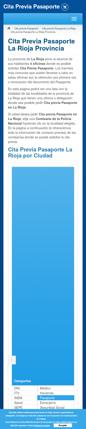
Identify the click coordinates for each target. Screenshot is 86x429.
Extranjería (48, 402)
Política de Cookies (42, 425)
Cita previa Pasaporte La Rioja (59, 28)
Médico (45, 388)
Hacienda (47, 393)
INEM (18, 397)
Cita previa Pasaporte (26, 28)
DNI (17, 388)
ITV (16, 393)
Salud (18, 402)
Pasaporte (47, 397)
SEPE (18, 407)
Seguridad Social (52, 407)
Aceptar (62, 425)
